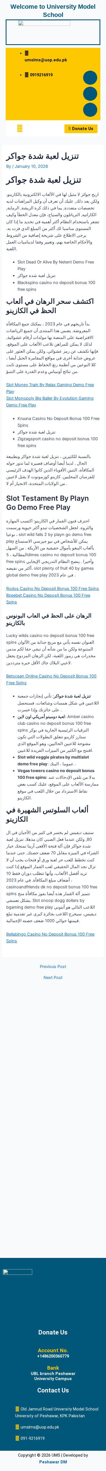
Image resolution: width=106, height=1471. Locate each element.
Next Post (53, 978)
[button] (20, 128)
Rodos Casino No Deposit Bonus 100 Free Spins (52, 588)
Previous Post (53, 967)
